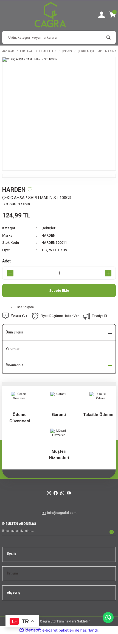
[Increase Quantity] (108, 273)
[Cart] (112, 15)
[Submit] (112, 532)
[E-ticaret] (58, 630)
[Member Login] (101, 15)
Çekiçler (48, 228)
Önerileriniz (14, 365)
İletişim (12, 573)
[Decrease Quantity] (10, 273)
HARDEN (48, 235)
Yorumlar (12, 349)
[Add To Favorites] (30, 189)
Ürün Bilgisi (14, 332)
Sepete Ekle (59, 290)
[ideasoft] (30, 630)
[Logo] (50, 14)
